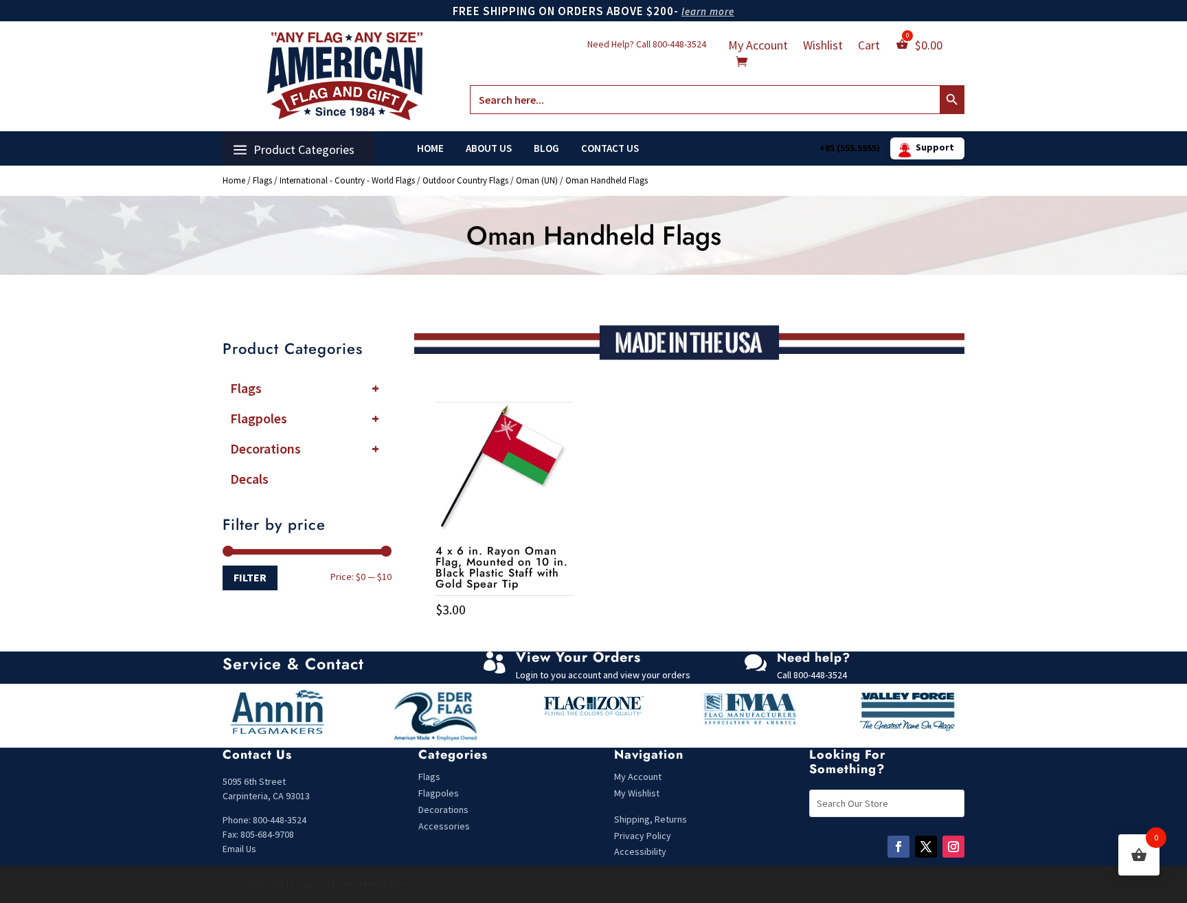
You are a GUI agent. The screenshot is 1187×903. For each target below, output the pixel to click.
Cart (869, 47)
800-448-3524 (679, 44)
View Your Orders (578, 657)
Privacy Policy (642, 835)
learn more (707, 11)
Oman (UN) (537, 180)
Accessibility (640, 851)
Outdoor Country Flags (465, 180)
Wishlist (823, 47)
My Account (758, 47)
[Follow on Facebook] (898, 847)
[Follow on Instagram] (953, 847)
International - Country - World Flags (347, 180)
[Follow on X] (926, 847)
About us (489, 148)
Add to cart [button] (504, 638)
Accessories (444, 826)
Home (430, 148)
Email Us (239, 849)
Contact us (610, 148)
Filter (250, 577)
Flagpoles (304, 418)
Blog (546, 148)
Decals (249, 478)
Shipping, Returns (650, 819)
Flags (262, 180)
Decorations (304, 448)
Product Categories (303, 149)
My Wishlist (636, 793)
